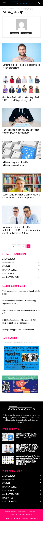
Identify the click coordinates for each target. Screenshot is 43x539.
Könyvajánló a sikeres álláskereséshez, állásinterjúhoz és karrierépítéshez (21, 196)
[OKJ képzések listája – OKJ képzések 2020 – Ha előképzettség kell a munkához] (21, 85)
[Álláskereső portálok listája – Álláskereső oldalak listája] (21, 150)
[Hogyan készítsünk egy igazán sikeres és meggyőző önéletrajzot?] (21, 117)
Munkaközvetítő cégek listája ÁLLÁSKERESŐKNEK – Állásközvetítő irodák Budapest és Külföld (21, 230)
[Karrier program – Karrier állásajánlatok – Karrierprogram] (21, 52)
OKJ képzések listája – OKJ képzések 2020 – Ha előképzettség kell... (20, 99)
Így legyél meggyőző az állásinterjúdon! (18, 330)
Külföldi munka (27, 514)
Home (4, 9)
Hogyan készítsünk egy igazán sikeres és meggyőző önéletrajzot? (20, 131)
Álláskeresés (32, 512)
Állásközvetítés (16, 514)
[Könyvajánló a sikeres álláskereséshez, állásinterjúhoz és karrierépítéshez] (21, 182)
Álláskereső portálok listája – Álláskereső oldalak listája (16, 164)
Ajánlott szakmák (10, 512)
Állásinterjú (22, 512)
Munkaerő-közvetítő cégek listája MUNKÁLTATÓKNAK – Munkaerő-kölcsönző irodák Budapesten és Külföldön (28, 460)
